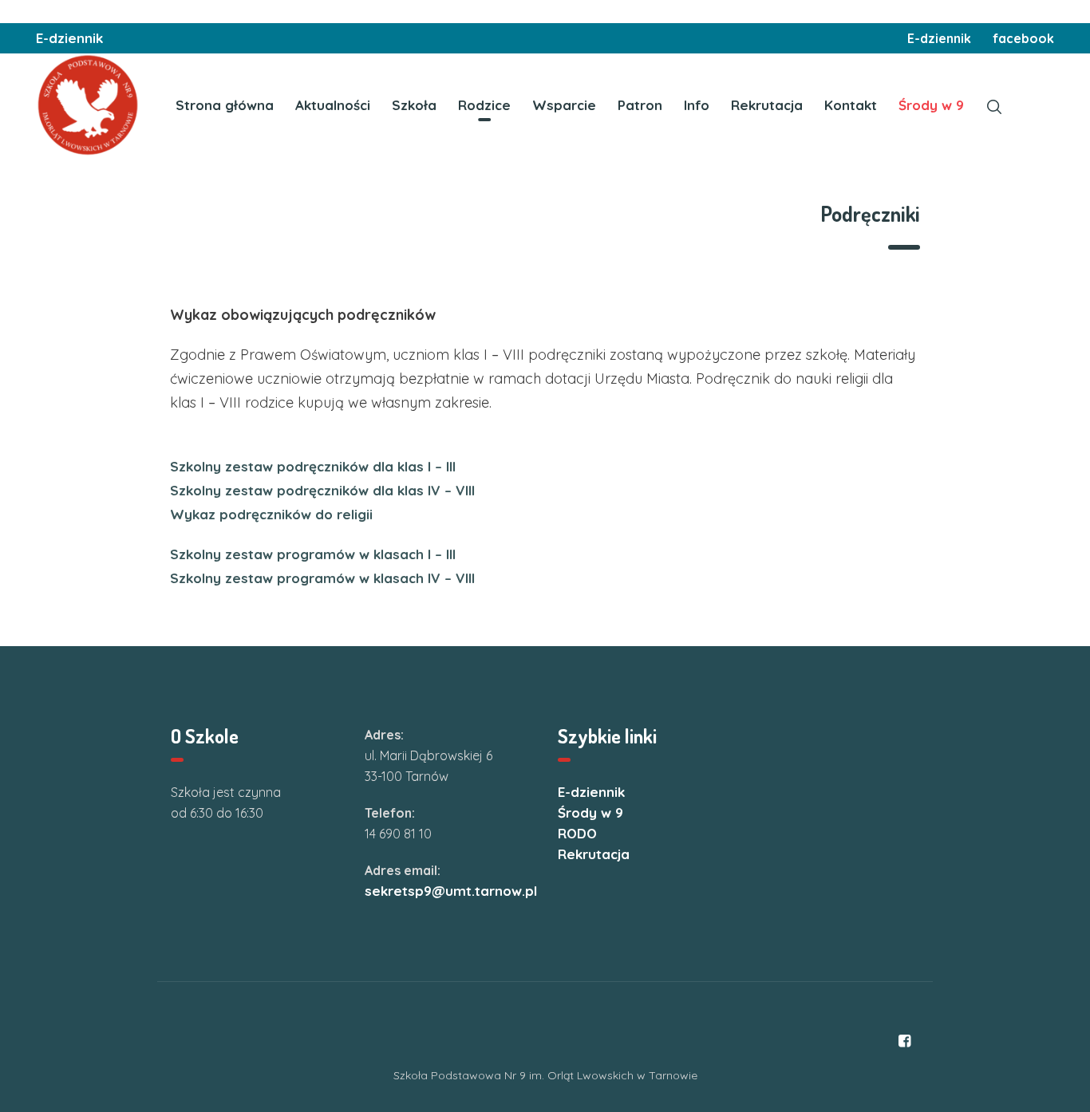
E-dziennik (69, 38)
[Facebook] (904, 1041)
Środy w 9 (590, 812)
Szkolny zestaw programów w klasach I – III (313, 554)
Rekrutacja (594, 854)
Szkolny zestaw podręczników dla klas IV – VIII (322, 490)
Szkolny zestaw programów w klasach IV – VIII (322, 578)
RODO (577, 833)
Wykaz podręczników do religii (271, 514)
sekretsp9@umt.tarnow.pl (451, 890)
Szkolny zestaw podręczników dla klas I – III (313, 466)
